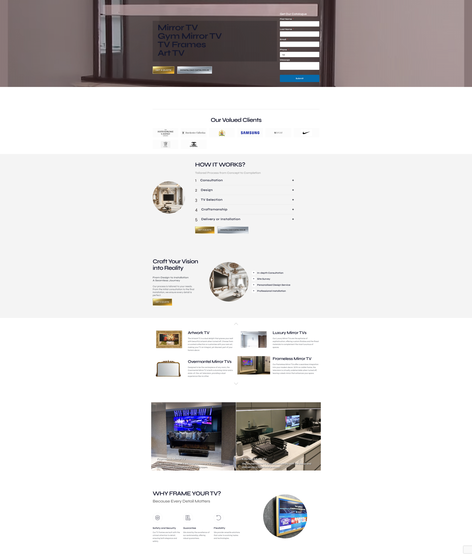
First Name (287, 19)
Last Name (287, 29)
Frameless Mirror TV (171, 459)
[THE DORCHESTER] (193, 132)
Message (285, 60)
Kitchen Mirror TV (254, 459)
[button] (244, 180)
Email (284, 39)
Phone (284, 49)
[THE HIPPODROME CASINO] (165, 132)
